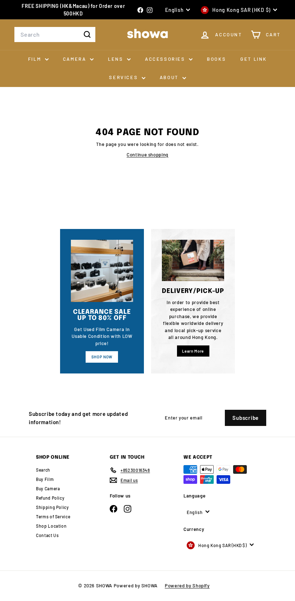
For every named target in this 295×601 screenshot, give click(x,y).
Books (216, 59)
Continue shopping (147, 154)
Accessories (166, 59)
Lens (116, 59)
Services (124, 77)
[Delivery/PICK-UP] (193, 260)
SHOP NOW (102, 356)
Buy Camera (48, 488)
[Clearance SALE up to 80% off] (102, 271)
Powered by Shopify (187, 585)
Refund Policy (50, 497)
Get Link (253, 59)
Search (43, 469)
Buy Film (45, 479)
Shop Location (51, 525)
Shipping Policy (52, 507)
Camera (75, 59)
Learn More (193, 351)
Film (35, 59)
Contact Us (47, 535)
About (170, 77)
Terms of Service (53, 516)
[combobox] (54, 34)
